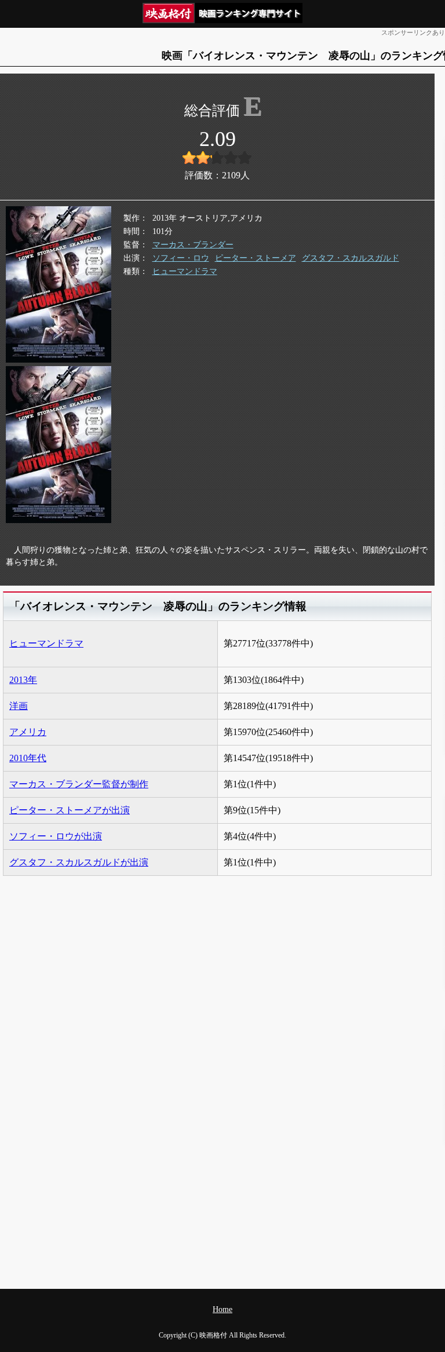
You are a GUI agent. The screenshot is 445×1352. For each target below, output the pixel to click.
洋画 (18, 706)
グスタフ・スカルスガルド (350, 258)
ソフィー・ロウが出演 (55, 836)
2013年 (23, 680)
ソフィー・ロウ (180, 258)
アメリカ (27, 732)
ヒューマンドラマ (184, 271)
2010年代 (27, 758)
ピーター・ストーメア (255, 258)
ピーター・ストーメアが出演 (69, 810)
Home (222, 1309)
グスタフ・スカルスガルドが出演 (78, 862)
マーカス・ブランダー (193, 244)
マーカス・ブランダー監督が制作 (78, 784)
